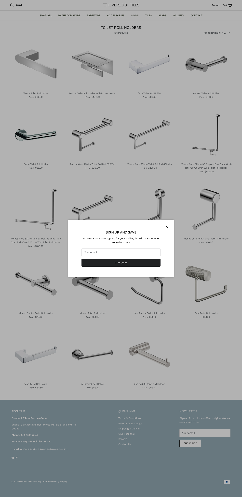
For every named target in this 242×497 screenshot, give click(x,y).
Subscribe (121, 262)
